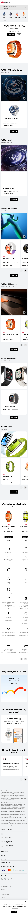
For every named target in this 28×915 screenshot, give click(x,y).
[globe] (1, 886)
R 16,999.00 (16, 121)
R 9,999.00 (15, 191)
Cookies (3, 897)
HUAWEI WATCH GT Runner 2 (8, 259)
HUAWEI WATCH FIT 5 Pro (14, 26)
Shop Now (6, 8)
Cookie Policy (15, 908)
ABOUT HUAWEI (5, 863)
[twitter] (5, 879)
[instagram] (11, 879)
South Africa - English (7, 886)
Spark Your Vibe (14, 28)
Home (3, 829)
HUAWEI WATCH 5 (8, 188)
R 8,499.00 (15, 409)
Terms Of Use (4, 892)
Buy (19, 34)
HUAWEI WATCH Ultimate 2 (11, 118)
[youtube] (8, 879)
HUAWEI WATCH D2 (9, 407)
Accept (14, 912)
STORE (3, 855)
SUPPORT (4, 859)
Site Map (3, 889)
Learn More (11, 34)
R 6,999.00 (15, 262)
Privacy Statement (5, 894)
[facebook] (2, 879)
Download (17, 723)
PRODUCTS (4, 852)
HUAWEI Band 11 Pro (9, 477)
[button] (19, 2)
